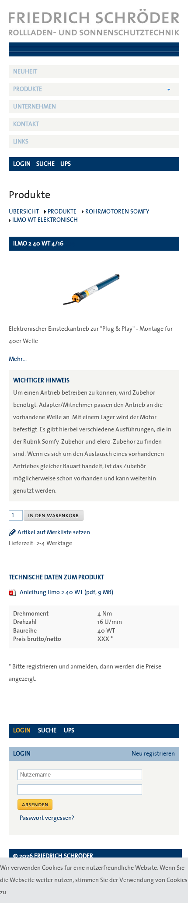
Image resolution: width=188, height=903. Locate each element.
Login (22, 730)
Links (20, 141)
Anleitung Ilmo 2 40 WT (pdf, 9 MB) (66, 592)
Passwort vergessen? (47, 818)
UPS (69, 730)
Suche (47, 730)
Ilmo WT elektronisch (45, 220)
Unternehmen (34, 106)
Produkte (27, 89)
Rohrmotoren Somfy (117, 211)
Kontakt (26, 124)
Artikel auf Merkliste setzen (53, 532)
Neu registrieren (153, 753)
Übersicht (24, 211)
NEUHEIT (25, 71)
